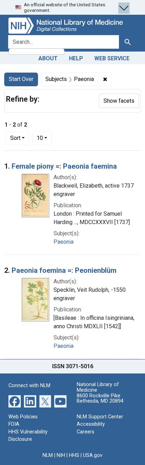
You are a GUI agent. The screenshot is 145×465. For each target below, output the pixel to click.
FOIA (13, 424)
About (48, 58)
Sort (15, 138)
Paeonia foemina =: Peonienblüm (64, 270)
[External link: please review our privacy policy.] (14, 400)
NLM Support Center (100, 417)
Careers (85, 432)
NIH (61, 455)
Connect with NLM (29, 386)
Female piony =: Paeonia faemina (64, 166)
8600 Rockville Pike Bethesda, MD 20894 (100, 398)
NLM (48, 455)
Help (76, 58)
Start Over (21, 79)
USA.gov (92, 455)
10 (44, 137)
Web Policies (23, 417)
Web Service (112, 58)
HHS (74, 455)
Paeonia (63, 241)
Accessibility (91, 424)
